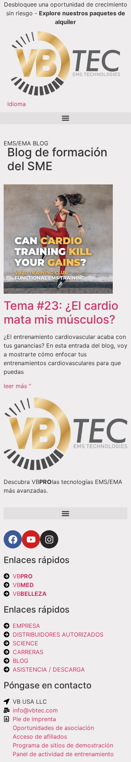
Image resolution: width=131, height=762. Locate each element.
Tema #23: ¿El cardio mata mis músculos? (61, 312)
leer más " (17, 386)
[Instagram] (49, 539)
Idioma (16, 104)
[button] (65, 118)
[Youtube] (31, 539)
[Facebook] (13, 539)
